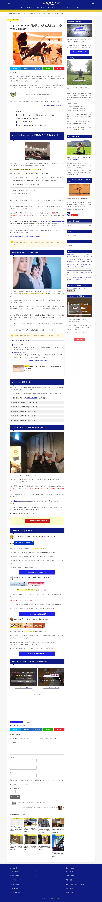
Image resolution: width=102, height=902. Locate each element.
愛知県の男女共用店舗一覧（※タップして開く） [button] (25, 416)
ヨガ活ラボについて (69, 7)
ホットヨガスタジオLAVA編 (51, 688)
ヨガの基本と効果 (15, 871)
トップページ (69, 871)
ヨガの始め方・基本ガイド (26, 7)
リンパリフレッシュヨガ (47, 221)
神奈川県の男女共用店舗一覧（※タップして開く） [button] (26, 407)
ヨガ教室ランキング (15, 880)
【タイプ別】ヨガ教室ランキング (41, 7)
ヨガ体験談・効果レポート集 (56, 7)
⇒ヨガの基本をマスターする (79, 51)
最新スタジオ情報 (15, 875)
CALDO (16, 344)
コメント (13, 742)
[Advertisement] (22, 706)
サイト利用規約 (70, 888)
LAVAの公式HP (31, 398)
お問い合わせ (79, 7)
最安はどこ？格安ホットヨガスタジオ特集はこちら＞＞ (51, 10)
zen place (16, 352)
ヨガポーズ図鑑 (14, 888)
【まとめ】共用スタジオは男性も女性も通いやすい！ (31, 125)
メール (12, 765)
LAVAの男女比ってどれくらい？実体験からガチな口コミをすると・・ (36, 115)
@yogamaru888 (74, 159)
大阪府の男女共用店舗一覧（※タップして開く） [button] (25, 420)
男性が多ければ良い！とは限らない (27, 118)
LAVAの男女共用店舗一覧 (24, 121)
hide (22, 111)
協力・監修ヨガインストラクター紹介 (76, 884)
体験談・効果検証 (15, 884)
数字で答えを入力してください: (19, 784)
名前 (12, 757)
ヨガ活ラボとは (70, 875)
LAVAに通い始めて (20, 76)
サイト (12, 772)
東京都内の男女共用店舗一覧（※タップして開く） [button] (26, 402)
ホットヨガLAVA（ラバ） (13, 19)
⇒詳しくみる (79, 339)
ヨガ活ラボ (47, 898)
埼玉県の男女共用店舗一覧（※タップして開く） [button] (25, 411)
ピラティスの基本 (15, 892)
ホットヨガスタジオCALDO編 (23, 688)
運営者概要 (69, 880)
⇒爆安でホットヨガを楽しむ (36, 572)
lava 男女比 (27, 722)
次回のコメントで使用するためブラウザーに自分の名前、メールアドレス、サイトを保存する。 (37, 780)
